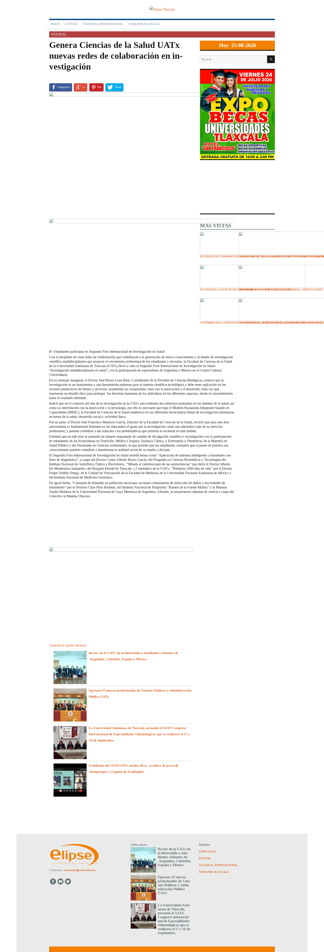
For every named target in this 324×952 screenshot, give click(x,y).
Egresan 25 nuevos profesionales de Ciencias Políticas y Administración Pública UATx (174, 885)
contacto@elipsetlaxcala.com (79, 870)
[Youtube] (61, 881)
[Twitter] (68, 881)
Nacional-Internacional (103, 24)
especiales (207, 851)
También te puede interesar (67, 645)
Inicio (55, 24)
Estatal (71, 24)
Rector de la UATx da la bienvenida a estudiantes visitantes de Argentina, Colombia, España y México (174, 857)
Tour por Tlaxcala (144, 24)
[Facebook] (53, 881)
